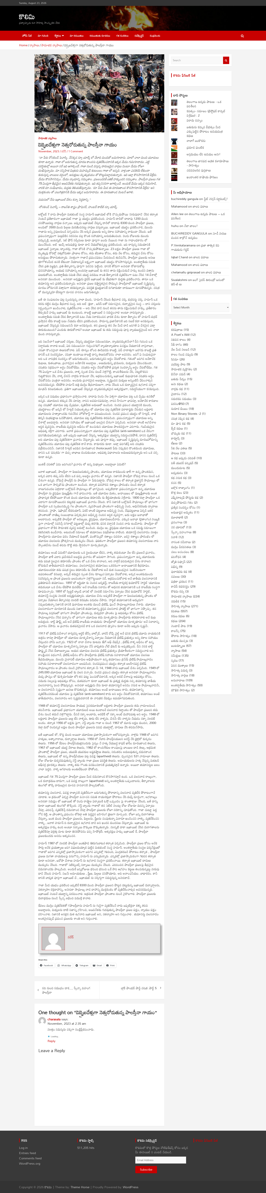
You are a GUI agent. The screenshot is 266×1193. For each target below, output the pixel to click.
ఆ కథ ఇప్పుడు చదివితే (183, 458)
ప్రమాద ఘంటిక (195, 147)
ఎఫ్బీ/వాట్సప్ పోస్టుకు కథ (185, 497)
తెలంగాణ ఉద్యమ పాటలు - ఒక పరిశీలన (204, 104)
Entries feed (27, 1153)
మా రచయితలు (77, 35)
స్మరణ (174, 660)
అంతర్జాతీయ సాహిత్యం (183, 685)
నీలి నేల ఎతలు (179, 448)
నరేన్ (63, 151)
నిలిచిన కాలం (178, 339)
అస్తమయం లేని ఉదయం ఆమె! (203, 154)
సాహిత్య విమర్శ (179, 670)
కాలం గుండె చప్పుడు (182, 354)
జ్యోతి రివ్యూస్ (178, 562)
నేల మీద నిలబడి (180, 349)
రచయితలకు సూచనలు (100, 35)
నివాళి (174, 537)
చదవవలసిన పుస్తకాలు (199, 170)
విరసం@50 (177, 404)
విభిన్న (174, 566)
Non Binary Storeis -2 (186, 413)
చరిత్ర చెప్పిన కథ (180, 418)
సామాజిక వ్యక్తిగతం (181, 369)
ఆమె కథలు (177, 384)
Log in (23, 1148)
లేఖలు (174, 443)
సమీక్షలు (176, 655)
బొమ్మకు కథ (178, 433)
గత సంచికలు (122, 35)
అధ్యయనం (177, 473)
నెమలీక (175, 601)
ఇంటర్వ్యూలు (178, 645)
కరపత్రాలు (177, 329)
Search (226, 60)
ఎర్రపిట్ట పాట (178, 364)
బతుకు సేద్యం (178, 379)
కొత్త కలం (176, 492)
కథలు (174, 621)
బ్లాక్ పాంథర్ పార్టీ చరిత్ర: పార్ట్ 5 (139, 988)
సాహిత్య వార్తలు (179, 675)
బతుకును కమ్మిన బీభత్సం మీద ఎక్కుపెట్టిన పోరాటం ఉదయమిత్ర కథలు (205, 131)
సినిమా (175, 359)
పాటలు (175, 453)
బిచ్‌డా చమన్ (178, 374)
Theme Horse (80, 1187)
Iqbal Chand (179, 257)
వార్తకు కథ (177, 389)
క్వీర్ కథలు (177, 428)
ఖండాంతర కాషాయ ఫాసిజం (202, 177)
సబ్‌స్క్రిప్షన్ (139, 35)
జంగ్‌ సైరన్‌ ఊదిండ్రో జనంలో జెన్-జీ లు (198, 282)
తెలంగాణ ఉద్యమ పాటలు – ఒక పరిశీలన (198, 216)
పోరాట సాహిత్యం (180, 636)
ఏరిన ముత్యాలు (179, 665)
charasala (54, 1019)
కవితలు (175, 611)
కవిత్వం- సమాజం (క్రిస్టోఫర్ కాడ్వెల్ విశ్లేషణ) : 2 (206, 113)
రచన (174, 483)
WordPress (130, 1187)
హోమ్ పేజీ (27, 35)
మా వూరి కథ (178, 423)
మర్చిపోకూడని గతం (182, 502)
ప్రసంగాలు (177, 522)
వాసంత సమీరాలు (181, 542)
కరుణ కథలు (178, 616)
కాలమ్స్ (175, 631)
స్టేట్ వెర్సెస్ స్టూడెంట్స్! (216, 199)
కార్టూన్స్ (175, 438)
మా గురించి (43, 35)
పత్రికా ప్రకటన (179, 581)
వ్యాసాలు (176, 650)
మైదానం (175, 394)
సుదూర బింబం (179, 408)
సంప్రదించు (155, 35)
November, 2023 (48, 151)
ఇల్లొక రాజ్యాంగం (180, 487)
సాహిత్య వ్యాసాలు (180, 606)
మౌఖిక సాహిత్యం (180, 690)
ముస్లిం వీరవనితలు (181, 547)
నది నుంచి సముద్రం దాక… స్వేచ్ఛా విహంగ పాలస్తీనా (66, 990)
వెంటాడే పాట (178, 626)
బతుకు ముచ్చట (179, 641)
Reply (51, 1041)
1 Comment (75, 151)
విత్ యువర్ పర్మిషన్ (182, 463)
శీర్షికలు (57, 35)
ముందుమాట (178, 468)
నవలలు (175, 576)
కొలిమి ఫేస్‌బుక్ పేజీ (184, 75)
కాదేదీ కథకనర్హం (180, 586)
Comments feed (30, 1158)
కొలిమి (27, 16)
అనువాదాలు (178, 680)
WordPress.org (29, 1163)
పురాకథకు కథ (179, 571)
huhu (175, 226)
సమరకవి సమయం (181, 399)
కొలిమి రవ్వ (177, 591)
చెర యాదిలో (178, 527)
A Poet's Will (180, 334)
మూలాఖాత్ (177, 517)
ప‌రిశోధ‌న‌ (176, 557)
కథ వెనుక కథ (179, 478)
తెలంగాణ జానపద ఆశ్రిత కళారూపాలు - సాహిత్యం (208, 163)
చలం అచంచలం (180, 552)
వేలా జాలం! (191, 226)
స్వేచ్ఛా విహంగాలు (181, 532)
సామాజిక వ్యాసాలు (47, 138)
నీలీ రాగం (176, 344)
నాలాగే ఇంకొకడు (196, 140)
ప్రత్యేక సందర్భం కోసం (183, 507)
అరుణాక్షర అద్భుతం (182, 512)
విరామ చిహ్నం (195, 120)
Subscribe (146, 1169)
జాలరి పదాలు (200, 206)
